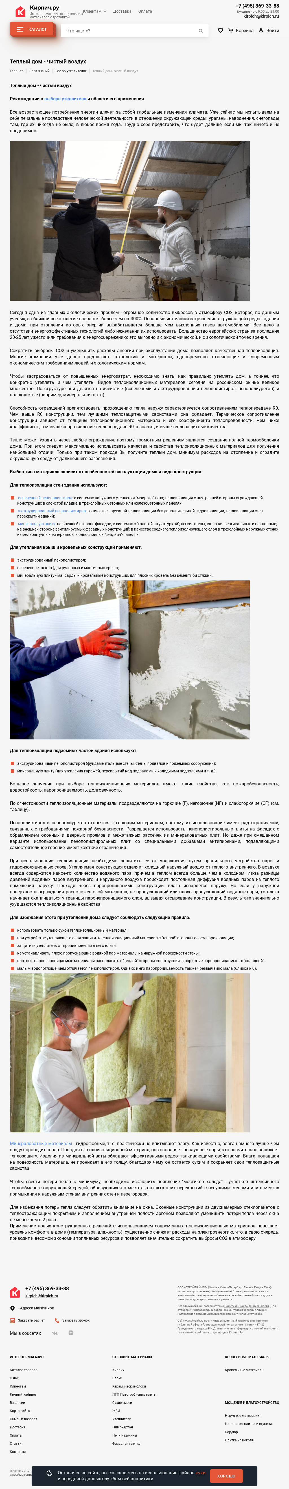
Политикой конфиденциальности (246, 1305)
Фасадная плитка (126, 1444)
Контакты (18, 1452)
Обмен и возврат (23, 1419)
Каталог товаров (24, 1370)
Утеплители (121, 1419)
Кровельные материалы (244, 1370)
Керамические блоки (129, 1386)
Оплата (145, 11)
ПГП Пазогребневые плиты (134, 1395)
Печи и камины (124, 1435)
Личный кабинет (23, 1395)
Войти (272, 30)
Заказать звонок (75, 1320)
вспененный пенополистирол (45, 498)
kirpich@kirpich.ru (261, 16)
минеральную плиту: (37, 524)
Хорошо (226, 1476)
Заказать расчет (31, 1320)
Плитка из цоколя (239, 1440)
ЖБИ (116, 1411)
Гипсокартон (122, 1427)
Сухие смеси (122, 1403)
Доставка (122, 11)
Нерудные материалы (242, 1416)
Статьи (15, 1444)
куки (200, 1472)
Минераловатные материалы (41, 1143)
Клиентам (92, 11)
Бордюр (231, 1432)
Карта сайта (20, 1411)
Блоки (117, 1378)
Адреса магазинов (37, 1308)
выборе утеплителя (65, 98)
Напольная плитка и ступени (248, 1424)
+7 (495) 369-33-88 (257, 6)
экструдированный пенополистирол (52, 511)
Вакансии (17, 1403)
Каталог (38, 29)
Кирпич (118, 1370)
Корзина (245, 30)
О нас (14, 1378)
